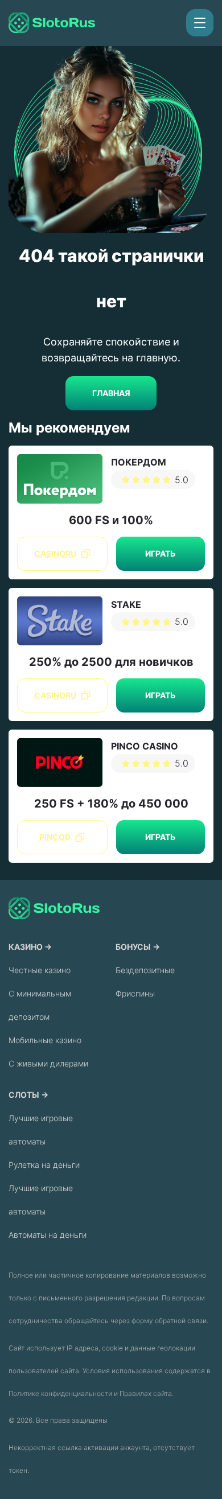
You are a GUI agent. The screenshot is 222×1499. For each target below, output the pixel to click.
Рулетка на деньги (44, 1164)
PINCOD (55, 837)
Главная (111, 393)
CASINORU (55, 553)
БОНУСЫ (133, 947)
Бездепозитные (145, 970)
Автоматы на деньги (48, 1234)
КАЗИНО (26, 947)
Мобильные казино (45, 1040)
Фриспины (135, 993)
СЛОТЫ (24, 1094)
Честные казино (40, 970)
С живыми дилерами (48, 1063)
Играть (160, 553)
